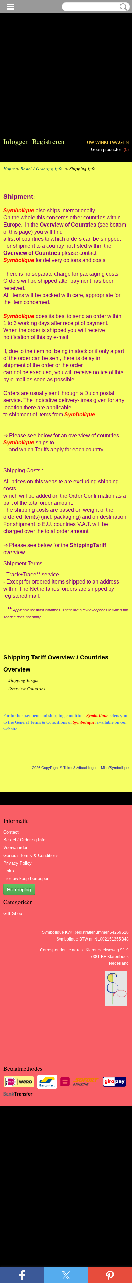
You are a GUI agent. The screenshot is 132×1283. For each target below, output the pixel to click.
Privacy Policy (17, 863)
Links (8, 870)
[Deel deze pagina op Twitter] (66, 1275)
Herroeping (19, 889)
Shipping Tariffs (23, 680)
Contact (11, 832)
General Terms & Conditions (31, 855)
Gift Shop (12, 913)
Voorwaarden (15, 847)
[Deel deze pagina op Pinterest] (110, 1275)
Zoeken (122, 7)
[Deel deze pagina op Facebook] (22, 1275)
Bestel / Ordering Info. (42, 168)
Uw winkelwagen (108, 142)
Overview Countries (26, 689)
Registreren (48, 141)
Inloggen (16, 141)
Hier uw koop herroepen (26, 878)
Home (9, 168)
